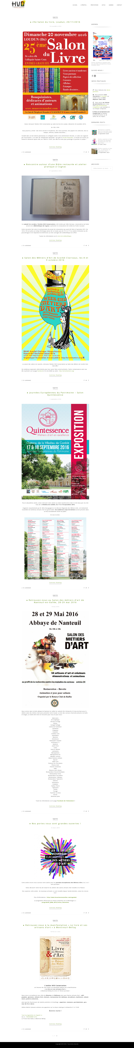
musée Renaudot (68, 137)
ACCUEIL (75, 5)
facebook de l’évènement (66, 801)
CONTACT (119, 5)
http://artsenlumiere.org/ (66, 371)
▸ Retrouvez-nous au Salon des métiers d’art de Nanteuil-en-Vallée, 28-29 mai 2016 (55, 601)
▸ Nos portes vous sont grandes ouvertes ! (55, 823)
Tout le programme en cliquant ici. (32, 1015)
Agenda (55, 17)
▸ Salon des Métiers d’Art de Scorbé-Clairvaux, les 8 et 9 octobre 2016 (55, 258)
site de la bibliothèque (64, 236)
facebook (40, 371)
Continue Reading (55, 147)
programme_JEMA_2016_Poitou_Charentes (55, 902)
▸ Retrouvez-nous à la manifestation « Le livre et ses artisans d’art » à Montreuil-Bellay (55, 926)
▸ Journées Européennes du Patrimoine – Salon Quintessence (55, 393)
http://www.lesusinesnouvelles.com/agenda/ (62, 897)
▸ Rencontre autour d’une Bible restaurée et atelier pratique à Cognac (55, 165)
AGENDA (111, 5)
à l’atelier (103, 96)
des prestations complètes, (100, 106)
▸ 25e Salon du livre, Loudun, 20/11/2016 (55, 22)
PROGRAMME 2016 (31, 1017)
